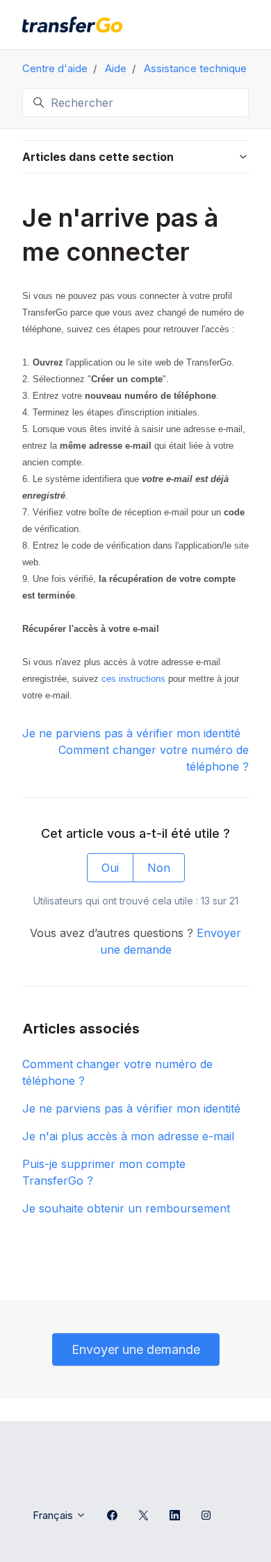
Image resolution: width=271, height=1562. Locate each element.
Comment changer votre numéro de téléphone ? (117, 1072)
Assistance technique (195, 68)
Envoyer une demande (136, 1349)
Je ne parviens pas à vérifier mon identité (131, 733)
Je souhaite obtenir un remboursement (126, 1208)
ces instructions (133, 678)
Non (158, 868)
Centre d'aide (55, 68)
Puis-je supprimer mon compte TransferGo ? (104, 1172)
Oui (110, 868)
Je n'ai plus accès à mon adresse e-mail (128, 1136)
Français (54, 1515)
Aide (115, 68)
